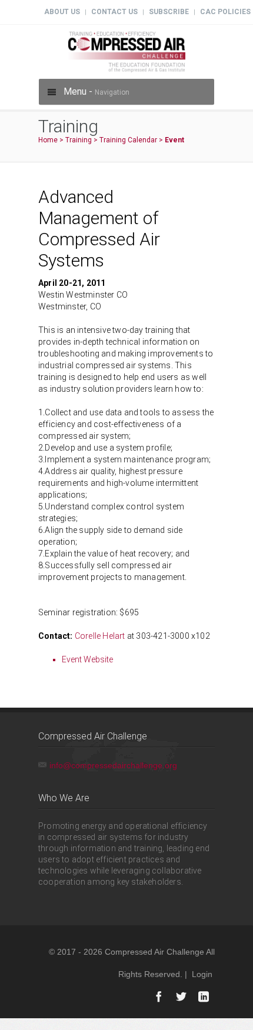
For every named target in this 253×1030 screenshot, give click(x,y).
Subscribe (169, 12)
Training (78, 140)
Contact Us (114, 12)
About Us (62, 12)
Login (202, 974)
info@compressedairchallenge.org (113, 765)
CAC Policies (225, 12)
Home (48, 140)
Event (174, 140)
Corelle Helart (100, 636)
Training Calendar (128, 140)
